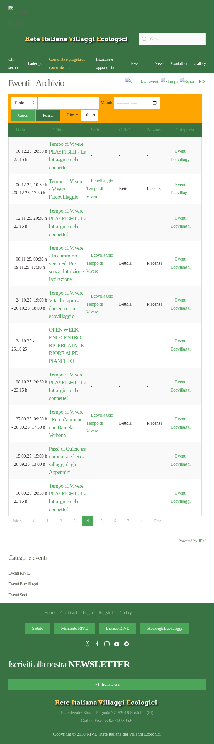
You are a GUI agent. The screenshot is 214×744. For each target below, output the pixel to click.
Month (106, 102)
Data (20, 129)
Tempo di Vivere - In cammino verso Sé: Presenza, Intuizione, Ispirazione (67, 263)
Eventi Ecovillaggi (23, 584)
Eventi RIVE (19, 573)
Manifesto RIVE (74, 628)
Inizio (17, 521)
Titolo (59, 129)
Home (49, 612)
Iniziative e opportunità (105, 63)
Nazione (154, 129)
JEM (202, 541)
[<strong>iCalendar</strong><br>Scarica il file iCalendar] (193, 81)
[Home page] (77, 38)
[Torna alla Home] (22, 19)
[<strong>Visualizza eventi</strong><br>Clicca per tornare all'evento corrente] (142, 81)
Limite (73, 115)
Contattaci (179, 63)
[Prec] (34, 521)
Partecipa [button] (35, 63)
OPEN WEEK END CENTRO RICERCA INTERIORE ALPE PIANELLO (67, 345)
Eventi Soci (17, 594)
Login (88, 612)
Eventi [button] (136, 63)
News (159, 63)
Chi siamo (13, 63)
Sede (95, 129)
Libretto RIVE (117, 628)
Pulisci (48, 115)
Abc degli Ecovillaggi (164, 628)
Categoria (184, 129)
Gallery (200, 63)
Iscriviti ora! (111, 684)
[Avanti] (142, 521)
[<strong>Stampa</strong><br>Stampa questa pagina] (169, 81)
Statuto (37, 628)
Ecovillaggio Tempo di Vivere (99, 188)
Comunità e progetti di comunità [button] (66, 63)
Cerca (23, 115)
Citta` (124, 129)
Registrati (106, 612)
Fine (157, 521)
